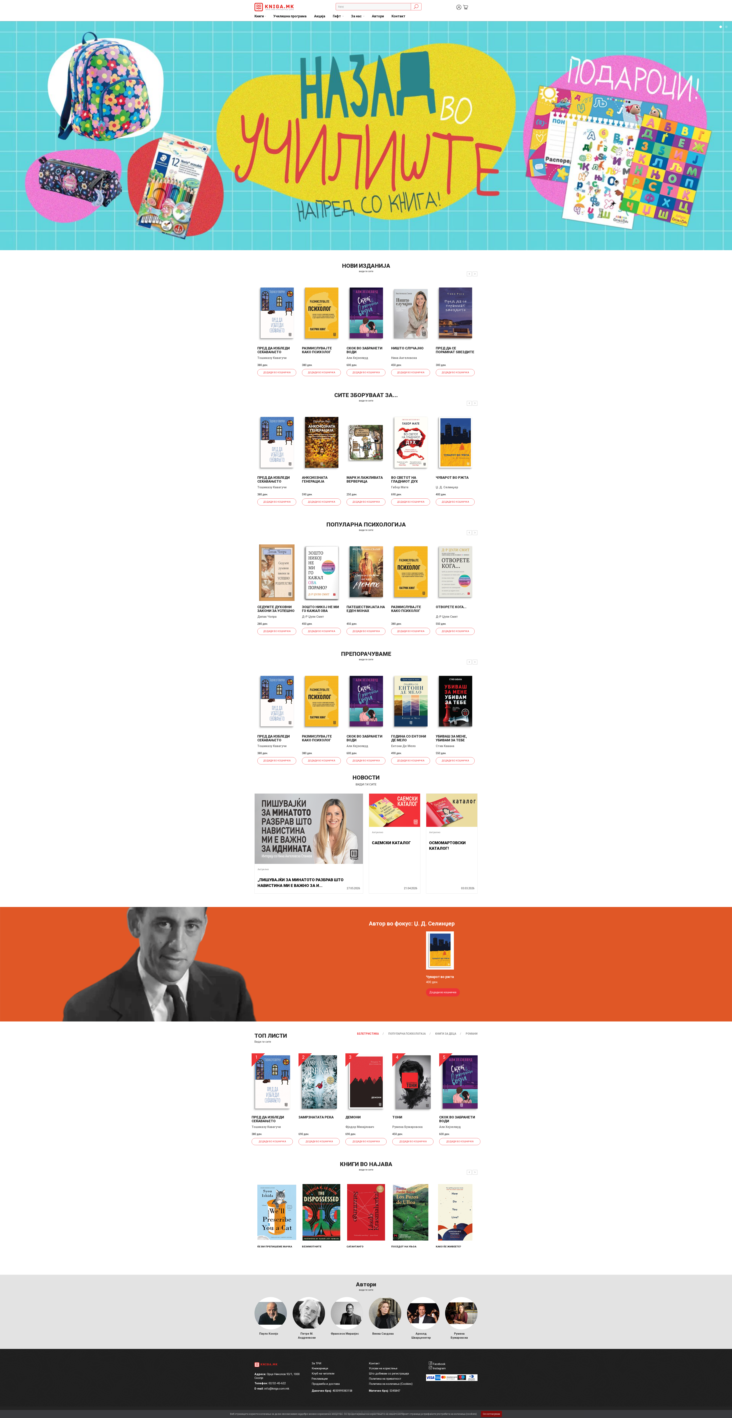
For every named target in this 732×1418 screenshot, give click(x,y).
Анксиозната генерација (314, 479)
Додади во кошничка (277, 372)
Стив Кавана (445, 746)
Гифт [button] (337, 16)
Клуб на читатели (323, 1373)
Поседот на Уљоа (403, 1246)
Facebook (439, 1364)
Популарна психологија (407, 1033)
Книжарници (320, 1368)
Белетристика (368, 1033)
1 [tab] (720, 27)
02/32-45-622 (277, 1383)
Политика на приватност (385, 1378)
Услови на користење (383, 1368)
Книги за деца (445, 1033)
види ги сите (366, 271)
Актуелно (263, 869)
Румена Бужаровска (407, 1127)
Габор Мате (400, 487)
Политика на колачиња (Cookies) (391, 1384)
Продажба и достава (326, 1384)
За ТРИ (316, 1363)
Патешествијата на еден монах (366, 609)
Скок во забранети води (364, 350)
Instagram (439, 1368)
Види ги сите (262, 1041)
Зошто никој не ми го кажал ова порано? (320, 611)
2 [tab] (726, 27)
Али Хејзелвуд (357, 358)
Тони (397, 1117)
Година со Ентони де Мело (408, 738)
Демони (353, 1117)
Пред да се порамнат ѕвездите (455, 350)
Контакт (398, 16)
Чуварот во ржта (452, 478)
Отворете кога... (451, 607)
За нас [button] (356, 16)
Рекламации (320, 1378)
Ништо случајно (407, 348)
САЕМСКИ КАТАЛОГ (391, 843)
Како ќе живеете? (448, 1246)
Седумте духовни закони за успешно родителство (276, 611)
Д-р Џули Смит (313, 616)
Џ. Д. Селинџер (447, 487)
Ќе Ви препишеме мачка (274, 1246)
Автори (378, 16)
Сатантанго (355, 1246)
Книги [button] (259, 16)
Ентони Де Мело (403, 746)
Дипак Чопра (267, 616)
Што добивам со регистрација (389, 1373)
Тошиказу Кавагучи (272, 358)
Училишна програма (290, 16)
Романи (472, 1033)
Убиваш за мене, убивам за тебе (451, 738)
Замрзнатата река (316, 1117)
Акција (319, 16)
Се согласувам (491, 1413)
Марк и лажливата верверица (365, 479)
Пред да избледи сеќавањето (273, 350)
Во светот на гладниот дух (404, 479)
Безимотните (311, 1246)
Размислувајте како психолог (317, 350)
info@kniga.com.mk (276, 1388)
